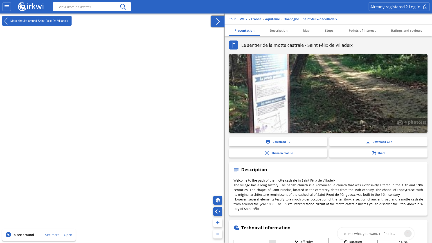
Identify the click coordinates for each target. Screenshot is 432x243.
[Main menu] (6, 6)
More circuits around (38, 20)
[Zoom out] (217, 234)
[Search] (123, 6)
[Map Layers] (217, 200)
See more (52, 235)
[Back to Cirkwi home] (31, 6)
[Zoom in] (217, 222)
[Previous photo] (383, 122)
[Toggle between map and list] (218, 21)
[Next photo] (392, 122)
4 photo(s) (414, 122)
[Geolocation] (217, 211)
